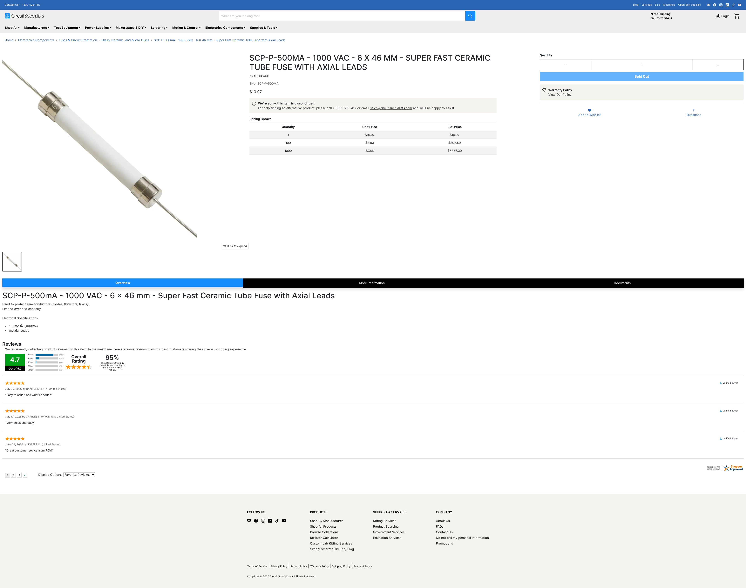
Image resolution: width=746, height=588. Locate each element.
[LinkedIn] (727, 4)
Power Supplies (97, 28)
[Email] (708, 4)
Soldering (158, 28)
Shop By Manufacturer (326, 521)
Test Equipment (66, 28)
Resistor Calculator (324, 538)
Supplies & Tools (262, 28)
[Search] (470, 16)
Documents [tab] (622, 283)
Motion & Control (185, 28)
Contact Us (444, 532)
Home (9, 40)
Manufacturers (35, 28)
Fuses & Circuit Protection (78, 40)
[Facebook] (714, 4)
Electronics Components (224, 28)
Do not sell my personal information (462, 538)
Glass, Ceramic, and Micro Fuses (125, 40)
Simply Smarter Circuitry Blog (332, 549)
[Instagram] (720, 4)
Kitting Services (384, 521)
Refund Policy (298, 566)
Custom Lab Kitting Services (331, 543)
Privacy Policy (279, 566)
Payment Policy (363, 566)
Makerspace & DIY (130, 28)
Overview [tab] (122, 283)
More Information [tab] (372, 283)
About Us (443, 521)
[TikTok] (733, 4)
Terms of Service (257, 566)
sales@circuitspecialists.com (391, 108)
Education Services (387, 538)
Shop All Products (323, 526)
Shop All (11, 28)
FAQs (439, 526)
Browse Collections (324, 532)
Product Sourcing (386, 526)
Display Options (50, 475)
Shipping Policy (341, 566)
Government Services (388, 532)
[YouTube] (739, 4)
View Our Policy (560, 95)
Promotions (444, 543)
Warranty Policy (319, 566)
